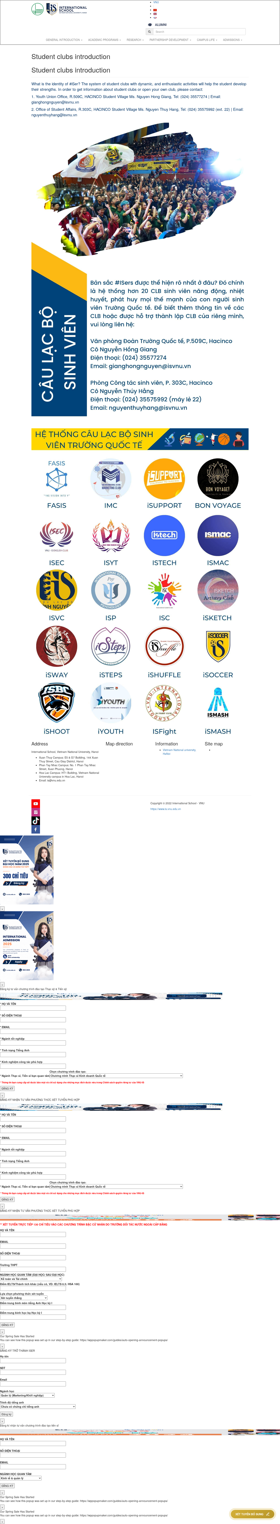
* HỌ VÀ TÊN (8, 1004)
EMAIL (4, 1242)
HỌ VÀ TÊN (7, 1230)
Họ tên (4, 1356)
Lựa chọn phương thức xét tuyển (22, 1294)
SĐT (2, 1368)
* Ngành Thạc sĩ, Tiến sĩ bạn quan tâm (25, 1076)
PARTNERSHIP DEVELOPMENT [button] (169, 40)
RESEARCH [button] (134, 40)
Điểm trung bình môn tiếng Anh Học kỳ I (26, 1303)
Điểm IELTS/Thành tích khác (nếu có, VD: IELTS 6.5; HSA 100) (40, 1284)
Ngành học (7, 1391)
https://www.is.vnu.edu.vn (165, 809)
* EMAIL (5, 1027)
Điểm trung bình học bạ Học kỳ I (21, 1313)
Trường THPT (9, 1265)
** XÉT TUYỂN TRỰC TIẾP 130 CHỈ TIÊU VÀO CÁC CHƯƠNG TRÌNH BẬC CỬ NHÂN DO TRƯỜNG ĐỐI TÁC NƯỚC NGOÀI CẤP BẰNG (83, 1224)
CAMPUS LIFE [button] (206, 40)
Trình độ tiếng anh (12, 1402)
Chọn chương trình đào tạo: (68, 1071)
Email (3, 1379)
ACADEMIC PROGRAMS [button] (103, 40)
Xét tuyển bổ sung (249, 1514)
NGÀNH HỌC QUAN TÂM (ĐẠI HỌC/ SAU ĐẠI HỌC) (32, 1275)
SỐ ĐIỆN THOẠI (10, 1253)
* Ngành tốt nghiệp (12, 1038)
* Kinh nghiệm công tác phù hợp (21, 1062)
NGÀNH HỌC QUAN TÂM (15, 1474)
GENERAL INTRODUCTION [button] (63, 40)
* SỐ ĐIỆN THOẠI (11, 1015)
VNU (156, 2)
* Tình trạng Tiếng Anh (15, 1050)
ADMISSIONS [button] (231, 40)
